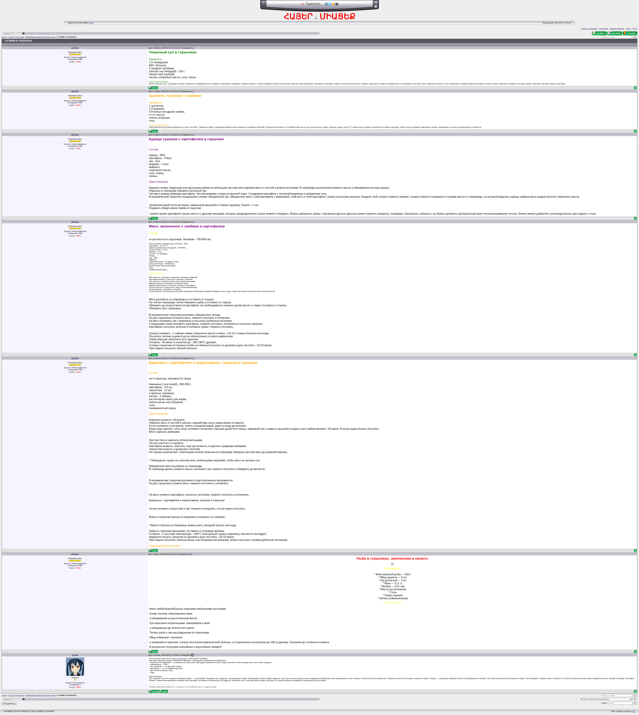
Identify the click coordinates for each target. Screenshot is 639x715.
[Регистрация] (376, 4)
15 (193, 358)
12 (193, 91)
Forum (4, 37)
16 (191, 554)
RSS (91, 23)
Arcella (75, 655)
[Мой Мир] (337, 4)
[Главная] (263, 4)
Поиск (628, 29)
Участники (603, 29)
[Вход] (376, 8)
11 (193, 48)
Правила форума (617, 29)
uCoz (633, 711)
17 (193, 655)
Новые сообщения (589, 29)
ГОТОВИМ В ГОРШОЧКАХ (67, 37)
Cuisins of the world (16, 37)
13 (193, 135)
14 (193, 222)
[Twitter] (330, 4)
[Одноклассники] (333, 4)
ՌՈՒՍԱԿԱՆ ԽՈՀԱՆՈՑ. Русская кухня (40, 37)
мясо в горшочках (179, 658)
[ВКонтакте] (326, 4)
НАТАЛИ (75, 48)
